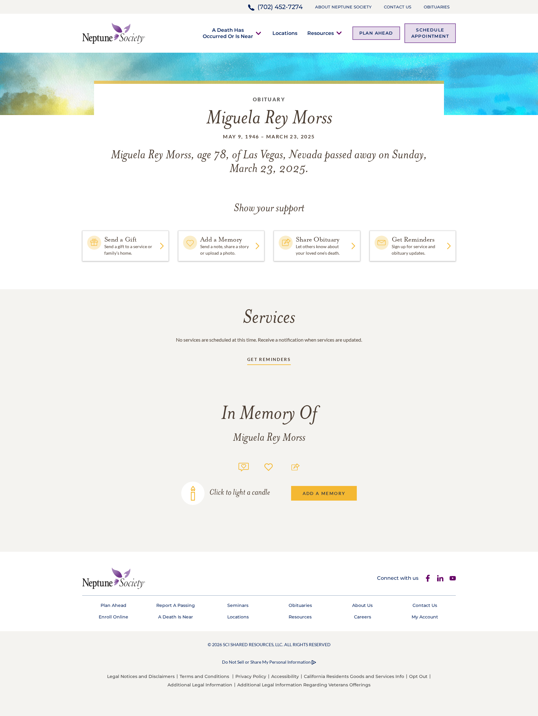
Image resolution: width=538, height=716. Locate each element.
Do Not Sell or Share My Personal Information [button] (266, 662)
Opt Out (418, 676)
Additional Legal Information (200, 685)
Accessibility (285, 676)
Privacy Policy (250, 676)
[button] (228, 33)
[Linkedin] (440, 578)
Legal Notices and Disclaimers (141, 676)
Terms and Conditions (204, 676)
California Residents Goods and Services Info (354, 676)
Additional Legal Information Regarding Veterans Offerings (303, 685)
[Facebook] (428, 578)
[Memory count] (243, 466)
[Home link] (113, 33)
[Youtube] (453, 578)
